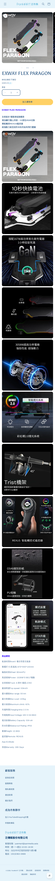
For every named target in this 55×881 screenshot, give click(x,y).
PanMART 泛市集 (17, 870)
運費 (10, 83)
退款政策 (38, 870)
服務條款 (9, 783)
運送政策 (9, 795)
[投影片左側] (22, 68)
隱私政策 (29, 870)
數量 (3, 87)
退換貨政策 (9, 778)
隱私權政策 (9, 789)
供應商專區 (9, 823)
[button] (5, 4)
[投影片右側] (33, 68)
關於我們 (9, 801)
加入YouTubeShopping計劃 (16, 817)
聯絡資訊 (33, 874)
